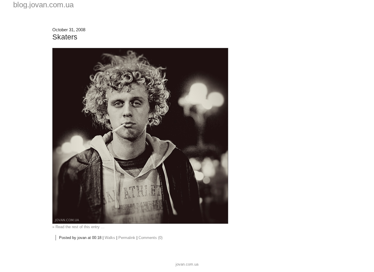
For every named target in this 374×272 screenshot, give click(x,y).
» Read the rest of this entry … (78, 227)
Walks (110, 237)
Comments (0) (150, 237)
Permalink (126, 237)
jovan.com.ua (187, 264)
